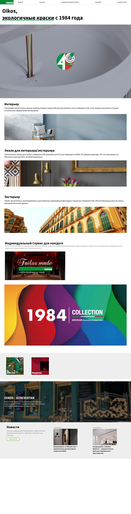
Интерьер (20, 2)
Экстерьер (42, 2)
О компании (98, 2)
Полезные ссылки (122, 2)
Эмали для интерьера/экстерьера (70, 2)
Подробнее (13, 439)
